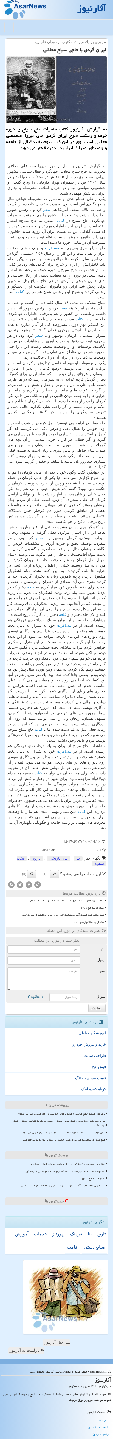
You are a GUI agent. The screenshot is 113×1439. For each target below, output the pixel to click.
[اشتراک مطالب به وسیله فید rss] (11, 884)
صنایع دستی (95, 1247)
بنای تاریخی (58, 858)
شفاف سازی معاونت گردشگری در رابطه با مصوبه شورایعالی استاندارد (66, 900)
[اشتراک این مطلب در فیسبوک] (29, 884)
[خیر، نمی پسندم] (31, 874)
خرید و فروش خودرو (89, 1044)
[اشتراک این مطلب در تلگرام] (37, 884)
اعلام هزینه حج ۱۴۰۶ (92, 907)
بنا (78, 858)
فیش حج (99, 1067)
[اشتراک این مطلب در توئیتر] (20, 884)
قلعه (31, 587)
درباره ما (104, 1420)
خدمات (40, 1234)
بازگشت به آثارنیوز (25, 1350)
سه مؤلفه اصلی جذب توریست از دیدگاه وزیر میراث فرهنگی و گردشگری (65, 1171)
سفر (47, 210)
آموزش (22, 1234)
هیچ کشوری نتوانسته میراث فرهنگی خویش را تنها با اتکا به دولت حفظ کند (64, 1139)
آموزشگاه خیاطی (92, 1033)
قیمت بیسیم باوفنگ (90, 1078)
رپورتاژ (58, 1234)
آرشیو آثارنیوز (101, 1434)
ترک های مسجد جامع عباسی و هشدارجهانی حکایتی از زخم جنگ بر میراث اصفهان (61, 1113)
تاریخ (37, 858)
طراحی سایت (95, 1056)
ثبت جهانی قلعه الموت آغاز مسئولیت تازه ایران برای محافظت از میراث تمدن (62, 915)
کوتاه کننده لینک (93, 1089)
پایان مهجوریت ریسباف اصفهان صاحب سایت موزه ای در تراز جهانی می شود (63, 1132)
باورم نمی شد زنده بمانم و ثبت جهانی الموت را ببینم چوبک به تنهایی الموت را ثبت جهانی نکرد (59, 1123)
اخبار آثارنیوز (55, 1342)
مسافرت (52, 248)
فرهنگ (76, 1234)
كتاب (61, 221)
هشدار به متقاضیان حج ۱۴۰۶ (88, 922)
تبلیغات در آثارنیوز (98, 1427)
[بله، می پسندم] (54, 874)
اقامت (72, 1247)
